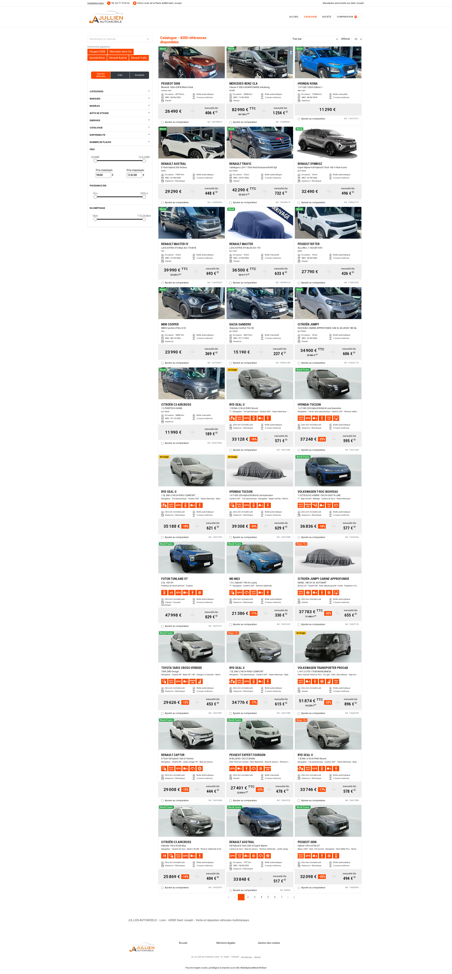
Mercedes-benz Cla (121, 51)
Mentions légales (225, 942)
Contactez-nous (95, 3)
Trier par (297, 38)
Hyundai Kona (97, 57)
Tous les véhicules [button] (100, 75)
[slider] (95, 160)
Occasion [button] (139, 75)
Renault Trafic (139, 57)
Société (326, 17)
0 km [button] (120, 75)
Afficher (345, 38)
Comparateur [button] (346, 17)
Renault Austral (118, 57)
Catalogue (310, 17)
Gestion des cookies (269, 942)
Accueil (294, 17)
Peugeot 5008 (97, 51)
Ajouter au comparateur (177, 122)
